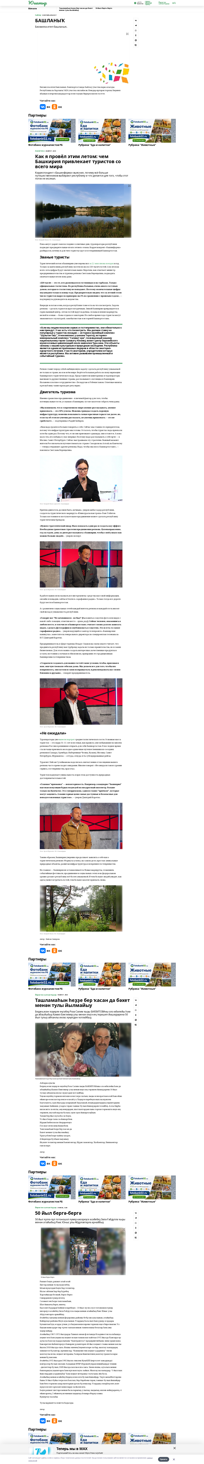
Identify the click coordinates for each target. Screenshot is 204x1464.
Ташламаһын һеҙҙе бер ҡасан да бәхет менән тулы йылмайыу (76, 9)
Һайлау (38, 15)
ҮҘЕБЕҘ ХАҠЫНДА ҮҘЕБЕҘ (148, 3)
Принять (163, 1459)
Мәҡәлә (32, 8)
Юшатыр (37, 3)
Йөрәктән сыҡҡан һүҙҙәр (164, 3)
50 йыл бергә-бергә (104, 8)
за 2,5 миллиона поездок (101, 263)
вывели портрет (67, 739)
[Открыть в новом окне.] (45, 106)
